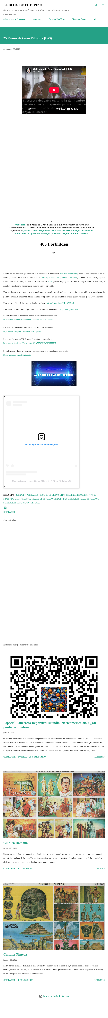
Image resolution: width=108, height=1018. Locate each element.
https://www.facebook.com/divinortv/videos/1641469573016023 (28, 320)
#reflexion (55, 230)
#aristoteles (87, 230)
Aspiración (33, 495)
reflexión (73, 278)
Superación (9, 503)
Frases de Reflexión (43, 499)
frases (50, 282)
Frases (92, 495)
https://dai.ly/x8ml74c (69, 309)
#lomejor (45, 233)
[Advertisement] (54, 615)
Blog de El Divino (49, 495)
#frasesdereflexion (40, 230)
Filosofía (82, 495)
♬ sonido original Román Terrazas (69, 233)
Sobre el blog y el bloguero (14, 19)
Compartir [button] (9, 512)
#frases (26, 230)
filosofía (44, 278)
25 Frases (21, 495)
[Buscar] (96, 5)
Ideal (83, 499)
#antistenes (21, 233)
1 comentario (25, 868)
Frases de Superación (67, 499)
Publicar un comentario (32, 757)
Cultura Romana (15, 843)
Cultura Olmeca (15, 954)
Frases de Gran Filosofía (17, 499)
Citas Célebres (68, 495)
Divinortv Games (79, 19)
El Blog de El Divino (22, 5)
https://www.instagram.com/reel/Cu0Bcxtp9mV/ (22, 331)
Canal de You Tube (57, 19)
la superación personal (58, 278)
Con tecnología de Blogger (55, 996)
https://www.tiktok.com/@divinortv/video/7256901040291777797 (29, 343)
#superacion (34, 233)
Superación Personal (28, 503)
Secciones (37, 19)
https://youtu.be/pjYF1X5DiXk (60, 303)
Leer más (99, 757)
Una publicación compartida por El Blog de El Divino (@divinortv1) (41, 481)
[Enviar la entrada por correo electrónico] (5, 509)
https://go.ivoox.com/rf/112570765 (17, 355)
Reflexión (92, 499)
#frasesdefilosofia (71, 230)
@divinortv (20, 224)
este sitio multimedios (68, 274)
